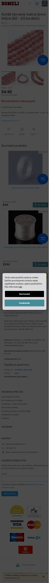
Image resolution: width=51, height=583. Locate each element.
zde (20, 286)
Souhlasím (24, 303)
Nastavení (24, 294)
